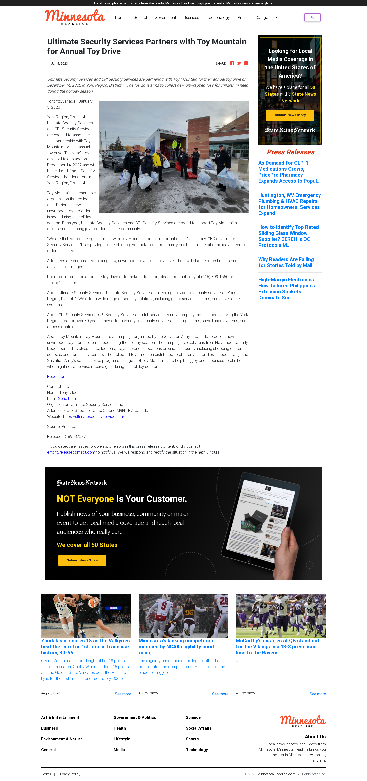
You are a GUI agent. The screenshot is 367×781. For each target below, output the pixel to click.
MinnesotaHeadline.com (276, 774)
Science (193, 717)
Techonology (218, 17)
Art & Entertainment (60, 717)
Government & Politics (135, 717)
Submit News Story (290, 115)
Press (243, 17)
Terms (46, 774)
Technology (197, 749)
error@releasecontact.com (71, 452)
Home (121, 17)
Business (191, 17)
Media (119, 749)
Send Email (67, 398)
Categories (265, 17)
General (140, 17)
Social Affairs (199, 728)
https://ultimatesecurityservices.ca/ (93, 416)
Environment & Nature (62, 738)
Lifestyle (122, 738)
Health (120, 728)
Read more (57, 376)
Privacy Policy (69, 774)
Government (165, 17)
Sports (192, 738)
